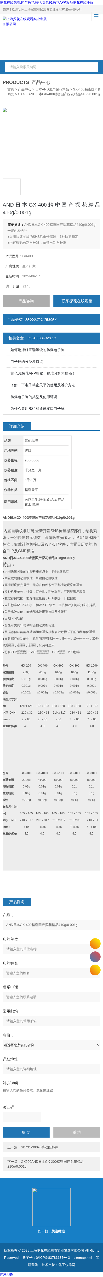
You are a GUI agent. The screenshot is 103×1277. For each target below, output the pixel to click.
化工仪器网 (66, 1265)
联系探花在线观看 (77, 301)
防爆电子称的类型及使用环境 (34, 397)
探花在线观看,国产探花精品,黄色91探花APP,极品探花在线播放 (46, 2)
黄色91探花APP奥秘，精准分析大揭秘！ (43, 373)
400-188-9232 (95, 956)
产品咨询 (26, 301)
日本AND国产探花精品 (52, 89)
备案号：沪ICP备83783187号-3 (46, 1257)
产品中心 (24, 89)
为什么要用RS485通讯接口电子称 (37, 408)
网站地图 (6, 1274)
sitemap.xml (83, 1257)
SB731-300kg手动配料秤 (39, 1147)
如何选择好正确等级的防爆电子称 (37, 350)
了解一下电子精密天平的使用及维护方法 (43, 385)
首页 (10, 89)
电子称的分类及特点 (27, 361)
